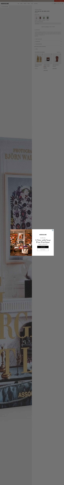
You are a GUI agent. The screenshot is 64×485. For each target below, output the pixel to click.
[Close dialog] (52, 230)
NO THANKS (43, 249)
